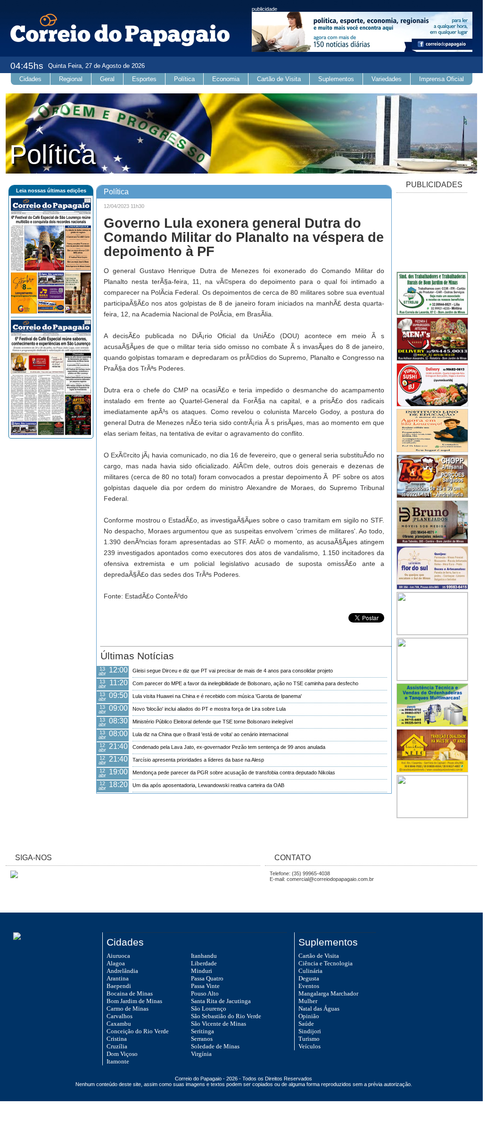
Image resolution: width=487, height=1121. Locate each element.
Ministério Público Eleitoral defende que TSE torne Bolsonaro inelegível (212, 721)
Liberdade (204, 963)
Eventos (308, 985)
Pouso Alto (205, 993)
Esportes (144, 79)
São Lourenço (208, 1008)
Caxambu (119, 1023)
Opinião (308, 1016)
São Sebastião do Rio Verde (226, 1016)
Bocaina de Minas (130, 993)
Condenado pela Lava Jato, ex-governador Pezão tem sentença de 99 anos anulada (228, 747)
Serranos (202, 1038)
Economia (225, 79)
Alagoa (116, 963)
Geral (107, 79)
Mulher (307, 1001)
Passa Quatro (207, 978)
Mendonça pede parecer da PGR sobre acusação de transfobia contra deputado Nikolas (233, 772)
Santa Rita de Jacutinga (221, 1001)
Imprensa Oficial (441, 79)
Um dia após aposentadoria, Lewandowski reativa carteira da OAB (208, 785)
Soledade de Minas (215, 1046)
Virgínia (201, 1053)
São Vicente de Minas (218, 1023)
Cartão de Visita (279, 79)
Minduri (201, 970)
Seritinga (202, 1031)
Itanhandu (204, 955)
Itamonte (118, 1061)
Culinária (310, 970)
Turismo (309, 1038)
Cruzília (117, 1046)
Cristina (117, 1038)
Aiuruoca (118, 955)
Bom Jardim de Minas (134, 1001)
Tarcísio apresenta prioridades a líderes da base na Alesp (198, 760)
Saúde (306, 1023)
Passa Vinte (205, 985)
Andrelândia (122, 970)
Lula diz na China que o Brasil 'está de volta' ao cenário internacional (210, 734)
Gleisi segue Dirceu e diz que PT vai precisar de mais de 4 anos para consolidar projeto (232, 670)
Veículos (309, 1046)
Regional (71, 79)
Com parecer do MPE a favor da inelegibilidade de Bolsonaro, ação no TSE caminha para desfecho (245, 683)
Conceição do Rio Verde (138, 1031)
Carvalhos (119, 1016)
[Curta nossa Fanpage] (12, 876)
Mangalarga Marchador (328, 993)
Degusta (308, 978)
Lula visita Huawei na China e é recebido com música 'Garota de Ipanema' (217, 696)
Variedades (386, 79)
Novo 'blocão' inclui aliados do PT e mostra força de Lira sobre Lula (209, 709)
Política (184, 79)
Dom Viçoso (122, 1053)
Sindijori (309, 1031)
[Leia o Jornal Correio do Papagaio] (51, 312)
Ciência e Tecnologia (325, 963)
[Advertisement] (431, 233)
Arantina (118, 978)
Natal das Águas (318, 1008)
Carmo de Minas (128, 1008)
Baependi (119, 985)
